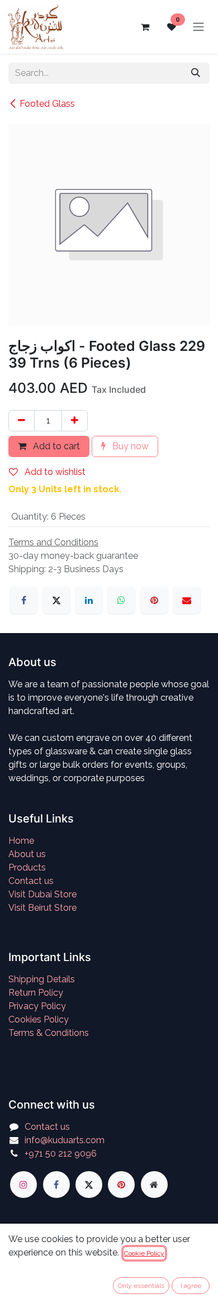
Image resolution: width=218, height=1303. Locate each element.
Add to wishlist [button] (54, 472)
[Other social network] (154, 1184)
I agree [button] (191, 1286)
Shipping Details (41, 979)
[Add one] (74, 420)
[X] (56, 600)
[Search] (196, 73)
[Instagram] (23, 1184)
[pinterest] (121, 1184)
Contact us (31, 881)
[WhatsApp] (121, 600)
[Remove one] (21, 420)
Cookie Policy (144, 1253)
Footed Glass (47, 103)
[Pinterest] (154, 600)
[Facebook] (23, 600)
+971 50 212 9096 (61, 1153)
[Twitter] (88, 1184)
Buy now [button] (129, 446)
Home (21, 840)
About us (27, 854)
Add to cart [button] (55, 446)
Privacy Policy (37, 1006)
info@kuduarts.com (65, 1140)
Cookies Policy (38, 1019)
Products (27, 867)
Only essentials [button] (141, 1286)
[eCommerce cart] (145, 27)
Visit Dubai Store (42, 894)
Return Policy (35, 992)
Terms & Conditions (48, 1033)
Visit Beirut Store (42, 907)
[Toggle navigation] (198, 27)
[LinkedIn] (88, 600)
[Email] (186, 600)
